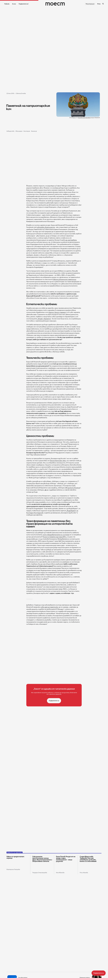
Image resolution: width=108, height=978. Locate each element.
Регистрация (90, 4)
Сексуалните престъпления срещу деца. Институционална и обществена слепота (42, 859)
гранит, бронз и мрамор (57, 312)
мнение (34, 131)
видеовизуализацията (84, 117)
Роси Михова (84, 872)
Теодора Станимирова (39, 872)
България (19, 131)
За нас (14, 4)
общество (10, 131)
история (27, 131)
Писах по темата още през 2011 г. (55, 537)
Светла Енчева (21, 93)
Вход (98, 4)
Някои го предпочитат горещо (15, 857)
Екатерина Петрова (13, 869)
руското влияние (74, 488)
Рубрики (6, 4)
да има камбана (71, 240)
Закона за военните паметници (64, 279)
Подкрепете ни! (23, 4)
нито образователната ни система (56, 535)
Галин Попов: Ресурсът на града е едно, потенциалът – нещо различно (65, 859)
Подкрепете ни (54, 700)
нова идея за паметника (49, 607)
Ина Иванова (60, 872)
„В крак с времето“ (44, 319)
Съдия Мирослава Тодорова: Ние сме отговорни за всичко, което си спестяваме (88, 859)
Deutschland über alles (58, 460)
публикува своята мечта (46, 227)
